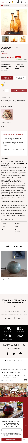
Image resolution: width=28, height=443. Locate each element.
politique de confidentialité (10, 377)
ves (25, 169)
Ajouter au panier (19, 90)
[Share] (7, 353)
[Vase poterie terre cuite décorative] (22, 39)
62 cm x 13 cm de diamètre (7, 78)
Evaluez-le (5, 53)
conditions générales (16, 375)
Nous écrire (7, 318)
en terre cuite (4, 170)
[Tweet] (14, 353)
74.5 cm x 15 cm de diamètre (20, 78)
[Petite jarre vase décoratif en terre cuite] (14, 39)
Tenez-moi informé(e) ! (11, 439)
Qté (3, 90)
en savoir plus (4, 70)
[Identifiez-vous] (21, 2)
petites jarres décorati (19, 169)
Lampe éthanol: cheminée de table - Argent (12, 279)
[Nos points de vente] (25, 2)
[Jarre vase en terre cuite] (5, 39)
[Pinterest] (20, 353)
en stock (19, 59)
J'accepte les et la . (14, 376)
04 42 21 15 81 (20, 318)
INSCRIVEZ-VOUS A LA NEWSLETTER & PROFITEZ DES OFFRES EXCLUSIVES (11, 424)
